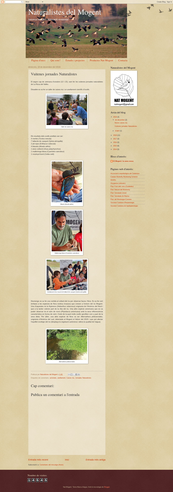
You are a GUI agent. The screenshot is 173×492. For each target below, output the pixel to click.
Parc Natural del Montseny (120, 190)
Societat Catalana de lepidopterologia (124, 206)
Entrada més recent (38, 459)
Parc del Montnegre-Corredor (121, 199)
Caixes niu (70, 378)
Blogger (107, 487)
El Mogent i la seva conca (123, 161)
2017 (115, 139)
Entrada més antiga (95, 459)
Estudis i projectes (75, 60)
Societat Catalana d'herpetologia (122, 203)
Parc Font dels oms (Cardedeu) (122, 186)
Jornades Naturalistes (83, 378)
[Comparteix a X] (74, 374)
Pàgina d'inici (38, 60)
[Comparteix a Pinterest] (79, 374)
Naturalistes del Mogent (64, 12)
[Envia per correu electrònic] (69, 374)
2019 (115, 117)
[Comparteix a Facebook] (76, 374)
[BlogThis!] (71, 374)
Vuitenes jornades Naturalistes (126, 126)
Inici (67, 459)
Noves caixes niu (121, 123)
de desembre (120, 120)
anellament (61, 378)
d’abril (117, 131)
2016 (115, 142)
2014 (115, 149)
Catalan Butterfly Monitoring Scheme (124, 177)
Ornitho (113, 180)
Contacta (122, 60)
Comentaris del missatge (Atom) (51, 465)
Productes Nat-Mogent (101, 60)
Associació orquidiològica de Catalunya (125, 173)
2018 (115, 135)
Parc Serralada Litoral (118, 193)
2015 (115, 146)
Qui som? (55, 60)
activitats (53, 378)
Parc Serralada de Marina (120, 196)
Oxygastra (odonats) (118, 183)
